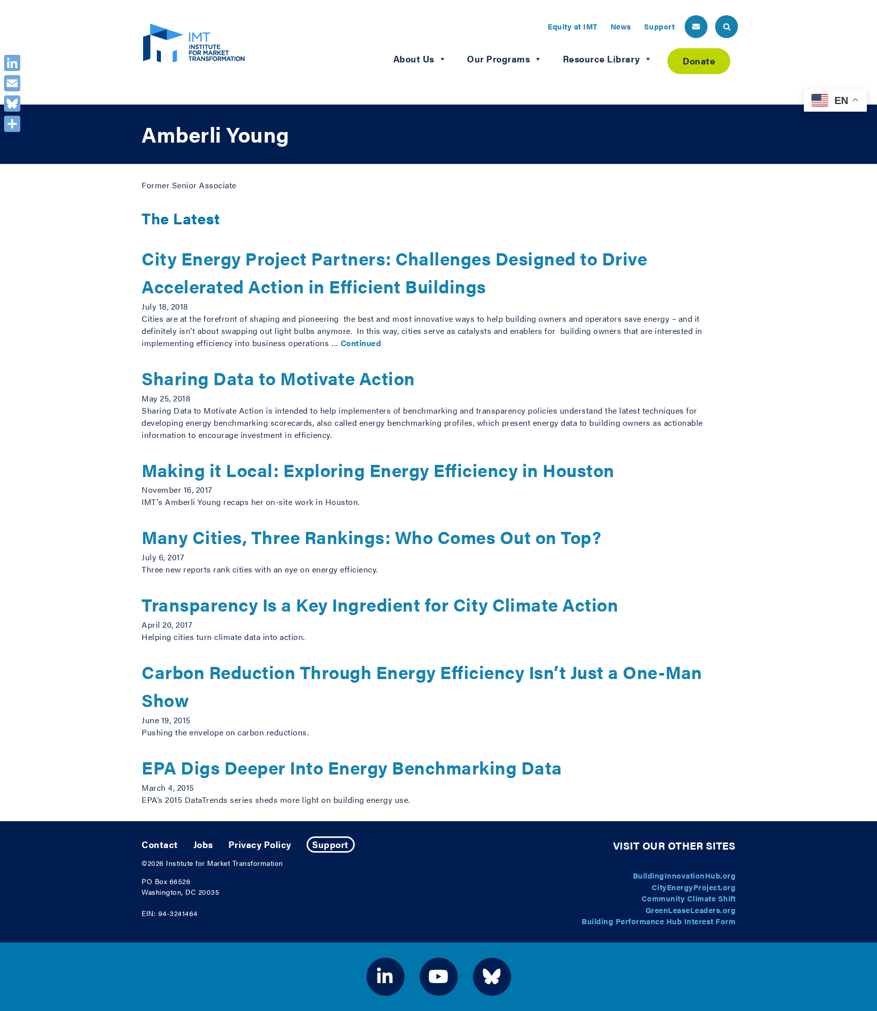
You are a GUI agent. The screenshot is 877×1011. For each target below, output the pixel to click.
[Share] (12, 124)
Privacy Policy (259, 844)
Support (659, 26)
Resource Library (601, 58)
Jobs (203, 844)
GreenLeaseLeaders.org (691, 909)
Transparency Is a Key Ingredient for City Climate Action (380, 604)
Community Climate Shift (689, 898)
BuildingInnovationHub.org (684, 875)
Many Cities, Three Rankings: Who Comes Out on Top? (371, 536)
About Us (413, 58)
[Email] (12, 83)
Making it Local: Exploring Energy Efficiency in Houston (378, 469)
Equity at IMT (573, 26)
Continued (361, 343)
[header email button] (696, 26)
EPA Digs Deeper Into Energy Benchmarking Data (352, 767)
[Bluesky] (12, 103)
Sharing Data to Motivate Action (278, 377)
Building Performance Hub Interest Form (658, 921)
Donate (699, 60)
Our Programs (498, 58)
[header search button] (726, 26)
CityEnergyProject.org (694, 887)
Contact (160, 844)
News (621, 26)
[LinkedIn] (12, 63)
